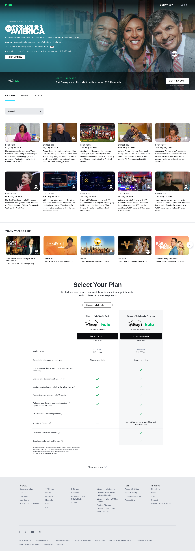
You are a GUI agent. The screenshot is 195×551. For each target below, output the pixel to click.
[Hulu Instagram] (39, 532)
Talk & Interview (18, 47)
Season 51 (11, 111)
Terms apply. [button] (76, 447)
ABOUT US (155, 486)
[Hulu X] (27, 532)
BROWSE (23, 486)
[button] (10, 95)
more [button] (77, 37)
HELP (127, 486)
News (29, 47)
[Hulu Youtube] (34, 532)
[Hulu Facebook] (21, 532)
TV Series (38, 47)
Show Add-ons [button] (95, 467)
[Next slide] (190, 245)
